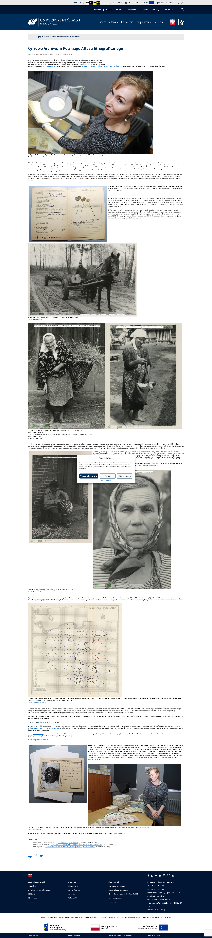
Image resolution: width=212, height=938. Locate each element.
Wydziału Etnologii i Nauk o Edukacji (108, 66)
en (182, 2)
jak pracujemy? (73, 886)
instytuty (169, 9)
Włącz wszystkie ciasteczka (88, 476)
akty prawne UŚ (113, 882)
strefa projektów (141, 2)
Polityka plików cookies (106, 480)
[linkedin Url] (172, 875)
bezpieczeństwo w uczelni (117, 886)
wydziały (155, 9)
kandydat (97, 9)
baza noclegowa (74, 890)
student (108, 9)
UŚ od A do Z (32, 898)
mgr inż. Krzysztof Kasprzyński (49, 728)
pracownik (144, 9)
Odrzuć (107, 476)
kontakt (169, 2)
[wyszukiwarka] (182, 9)
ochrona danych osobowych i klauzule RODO (124, 894)
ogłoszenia (32, 902)
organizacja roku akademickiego (39, 890)
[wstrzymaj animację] (126, 3)
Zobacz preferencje (125, 476)
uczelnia (158, 22)
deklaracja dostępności (36, 882)
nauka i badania (108, 22)
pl (178, 2)
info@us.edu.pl (158, 896)
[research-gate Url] (168, 875)
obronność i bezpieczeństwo (118, 890)
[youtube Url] (160, 875)
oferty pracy (72, 882)
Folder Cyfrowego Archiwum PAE (40, 722)
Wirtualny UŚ (72, 898)
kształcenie (127, 22)
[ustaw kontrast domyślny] (80, 3)
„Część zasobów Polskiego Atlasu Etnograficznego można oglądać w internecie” (76, 845)
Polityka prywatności (33, 935)
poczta (160, 2)
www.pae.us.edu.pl (50, 66)
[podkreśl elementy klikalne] (129, 3)
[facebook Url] (148, 875)
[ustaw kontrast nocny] (84, 3)
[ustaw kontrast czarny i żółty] (95, 3)
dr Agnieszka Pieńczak (88, 66)
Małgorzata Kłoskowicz (40, 740)
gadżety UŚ (112, 902)
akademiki (71, 894)
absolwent (132, 9)
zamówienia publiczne (115, 898)
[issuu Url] (164, 875)
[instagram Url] (152, 875)
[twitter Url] (156, 875)
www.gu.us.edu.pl (119, 833)
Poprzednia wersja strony (74, 935)
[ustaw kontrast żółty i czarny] (98, 3)
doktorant (120, 9)
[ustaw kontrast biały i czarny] (91, 3)
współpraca (143, 22)
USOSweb (31, 894)
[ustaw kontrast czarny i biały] (87, 3)
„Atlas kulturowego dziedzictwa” (68, 843)
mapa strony (32, 886)
